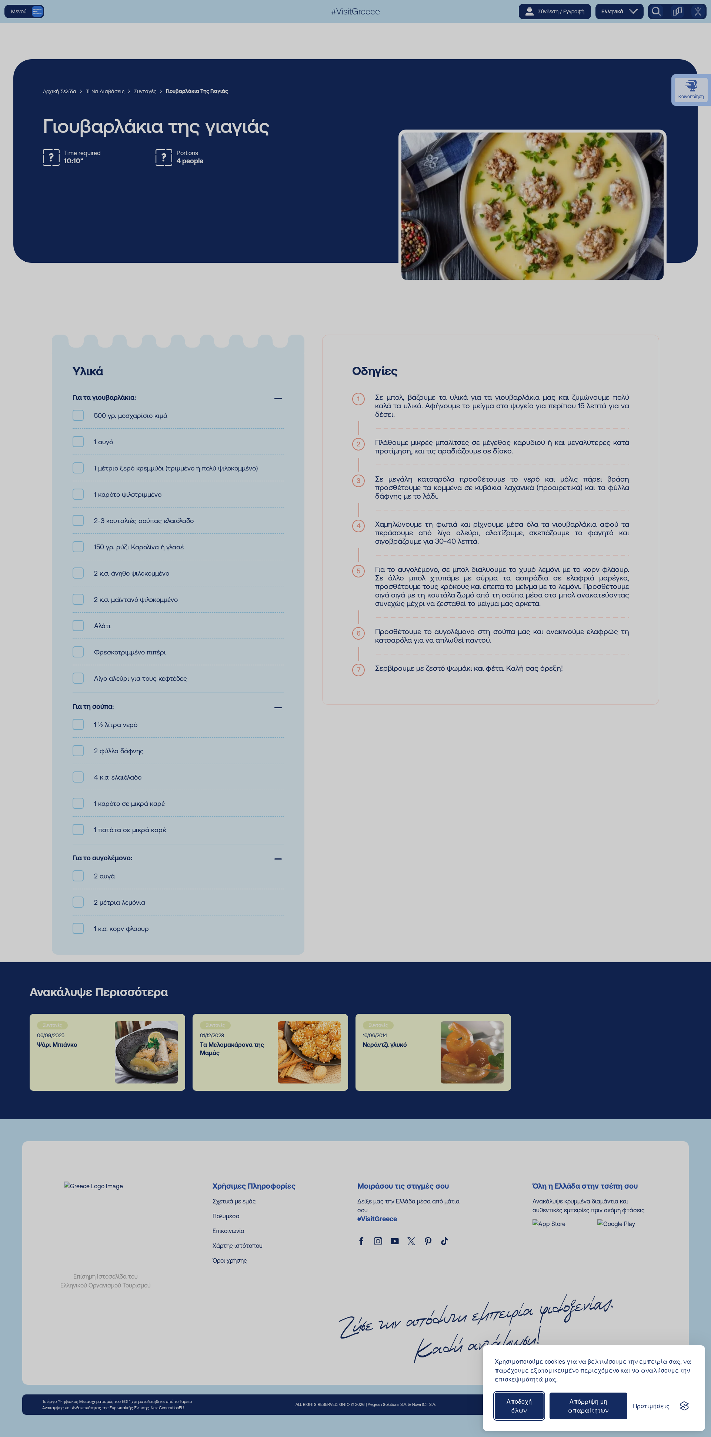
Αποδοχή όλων (519, 1405)
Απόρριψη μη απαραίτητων (588, 1405)
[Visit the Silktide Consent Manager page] (684, 1406)
